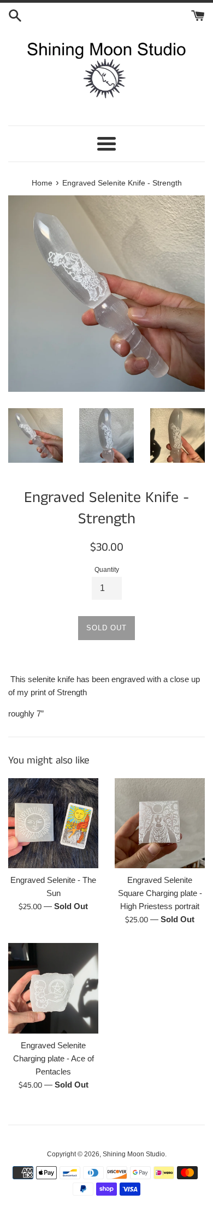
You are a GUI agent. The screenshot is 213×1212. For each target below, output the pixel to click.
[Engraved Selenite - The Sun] (53, 823)
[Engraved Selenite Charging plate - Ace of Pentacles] (53, 988)
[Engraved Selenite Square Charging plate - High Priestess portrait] (160, 823)
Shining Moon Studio (134, 1154)
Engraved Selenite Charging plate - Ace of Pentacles (53, 1058)
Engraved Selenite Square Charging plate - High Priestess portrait (160, 893)
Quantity (106, 570)
